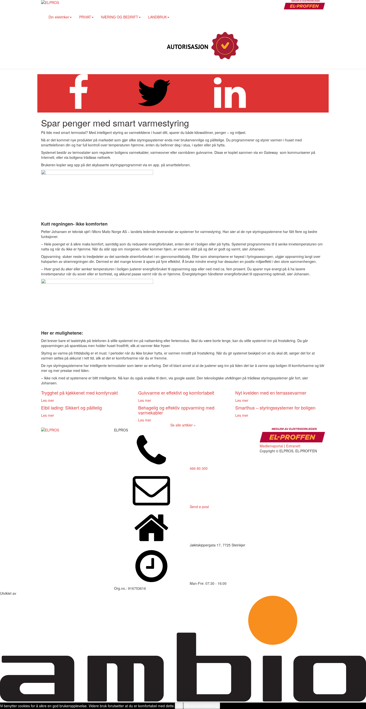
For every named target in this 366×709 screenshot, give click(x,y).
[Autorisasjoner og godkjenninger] (202, 46)
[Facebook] (284, 46)
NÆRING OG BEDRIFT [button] (119, 16)
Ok (179, 705)
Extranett (293, 445)
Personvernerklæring (201, 705)
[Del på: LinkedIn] (229, 110)
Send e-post (199, 506)
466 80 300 (199, 468)
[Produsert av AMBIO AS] (183, 700)
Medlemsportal (271, 445)
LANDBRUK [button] (157, 16)
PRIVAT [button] (85, 16)
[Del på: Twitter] (154, 110)
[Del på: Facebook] (78, 110)
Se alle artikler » (183, 424)
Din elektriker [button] (59, 16)
